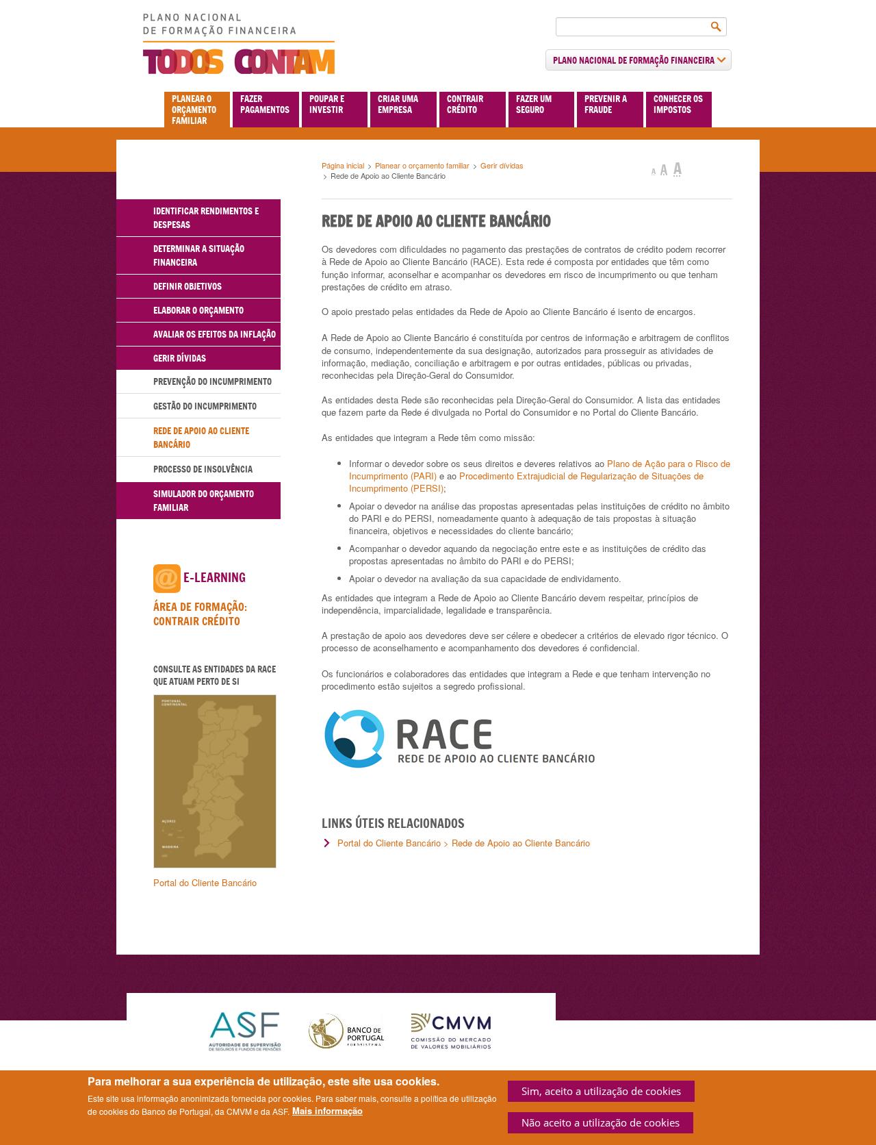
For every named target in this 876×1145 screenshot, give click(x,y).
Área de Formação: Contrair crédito (200, 614)
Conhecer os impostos (678, 104)
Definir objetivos (187, 286)
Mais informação (327, 1111)
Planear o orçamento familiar (194, 109)
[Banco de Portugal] (346, 1029)
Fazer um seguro (534, 104)
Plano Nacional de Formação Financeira (635, 60)
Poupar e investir (326, 104)
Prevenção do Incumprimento (212, 381)
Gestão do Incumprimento (205, 406)
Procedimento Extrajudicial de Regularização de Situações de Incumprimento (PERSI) (526, 481)
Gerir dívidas (502, 165)
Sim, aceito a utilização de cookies (601, 1091)
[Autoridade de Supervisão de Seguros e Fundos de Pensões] (245, 1029)
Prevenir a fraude (605, 104)
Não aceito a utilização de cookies (600, 1122)
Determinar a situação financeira (198, 255)
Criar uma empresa (398, 104)
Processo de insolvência (203, 469)
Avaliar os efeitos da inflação (214, 334)
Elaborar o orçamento (198, 310)
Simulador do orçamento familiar (203, 501)
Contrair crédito (465, 104)
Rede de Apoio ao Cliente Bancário (201, 438)
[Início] (239, 43)
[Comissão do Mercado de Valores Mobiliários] (451, 1029)
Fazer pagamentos (264, 104)
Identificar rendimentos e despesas (206, 218)
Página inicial (343, 165)
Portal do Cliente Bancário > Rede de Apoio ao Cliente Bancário (463, 843)
